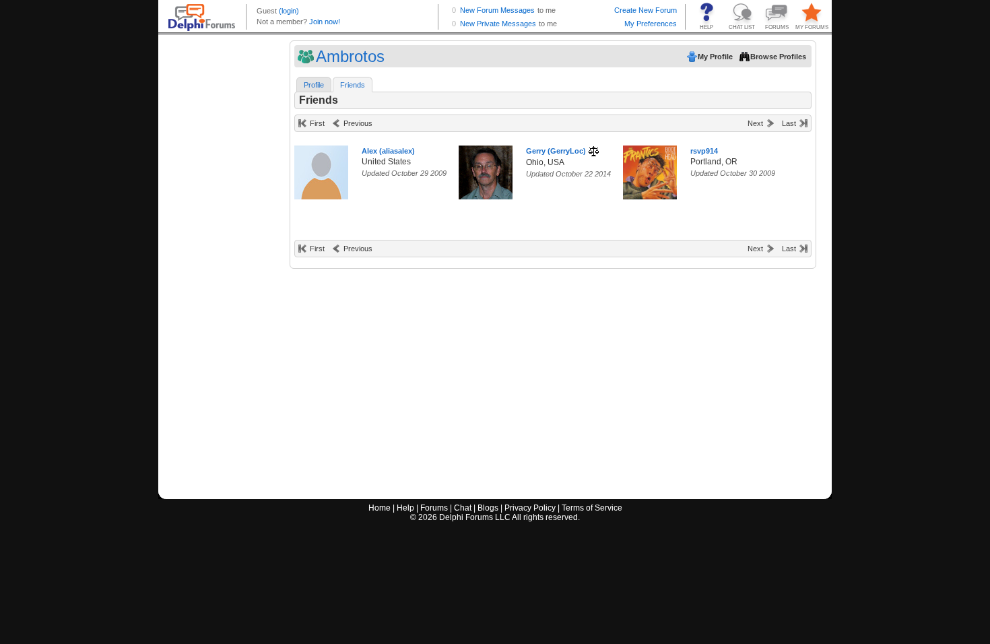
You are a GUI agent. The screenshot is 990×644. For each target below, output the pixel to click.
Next (755, 123)
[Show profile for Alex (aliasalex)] (321, 169)
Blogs (487, 508)
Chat (462, 508)
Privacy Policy (530, 508)
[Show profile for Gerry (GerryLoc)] (486, 169)
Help (405, 508)
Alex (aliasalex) (388, 151)
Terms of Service (592, 508)
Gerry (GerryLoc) (556, 151)
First (317, 123)
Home (379, 508)
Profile (314, 85)
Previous (357, 123)
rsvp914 (704, 151)
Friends (352, 85)
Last (789, 123)
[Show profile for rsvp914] (650, 169)
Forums (434, 508)
